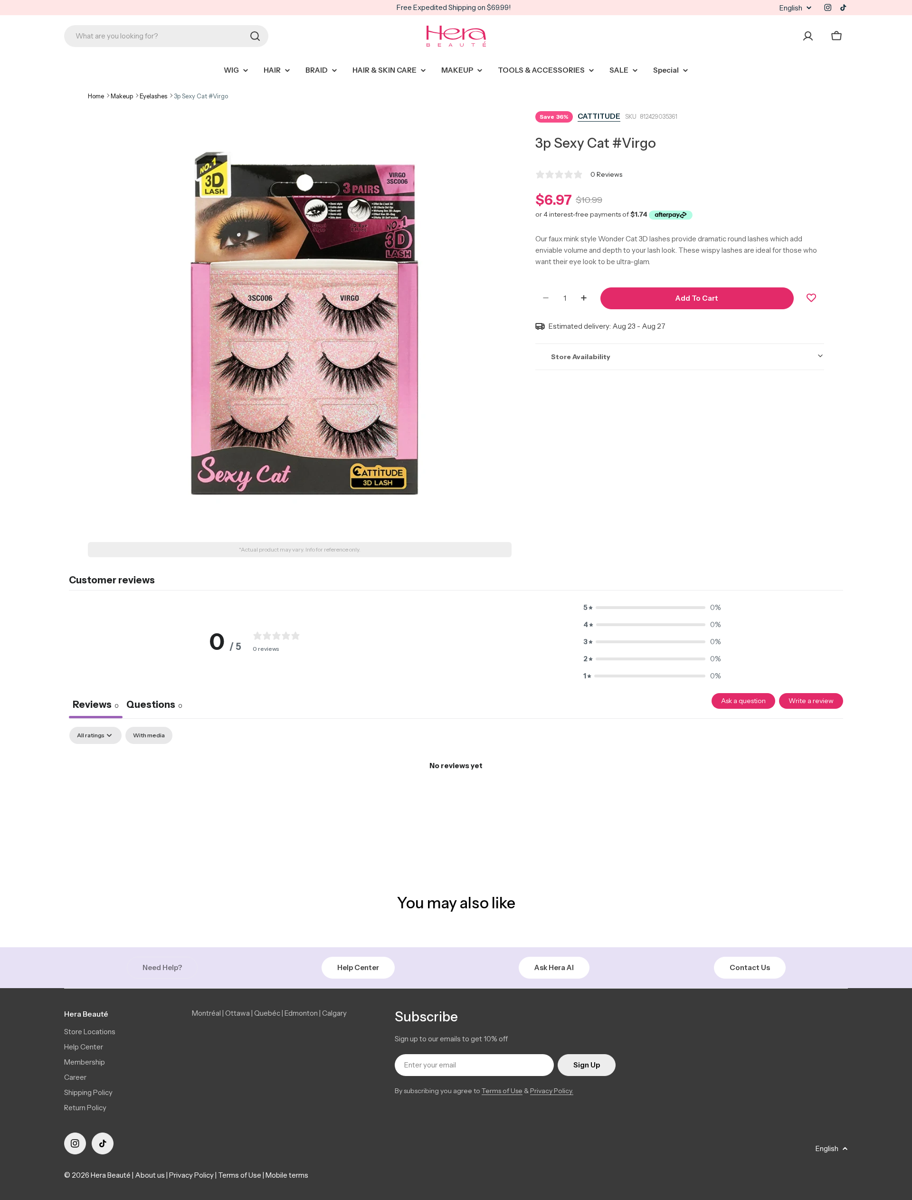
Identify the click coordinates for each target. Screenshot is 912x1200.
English (790, 7)
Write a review (811, 700)
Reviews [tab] (96, 704)
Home (96, 96)
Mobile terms (287, 1175)
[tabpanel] (456, 797)
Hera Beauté (111, 1175)
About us (150, 1175)
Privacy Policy (191, 1175)
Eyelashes (153, 96)
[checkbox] (148, 735)
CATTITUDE (599, 116)
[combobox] (166, 36)
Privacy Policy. (551, 1090)
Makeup (122, 96)
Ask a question (743, 700)
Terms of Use (502, 1090)
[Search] (255, 36)
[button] (652, 607)
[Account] (808, 36)
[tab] (154, 706)
